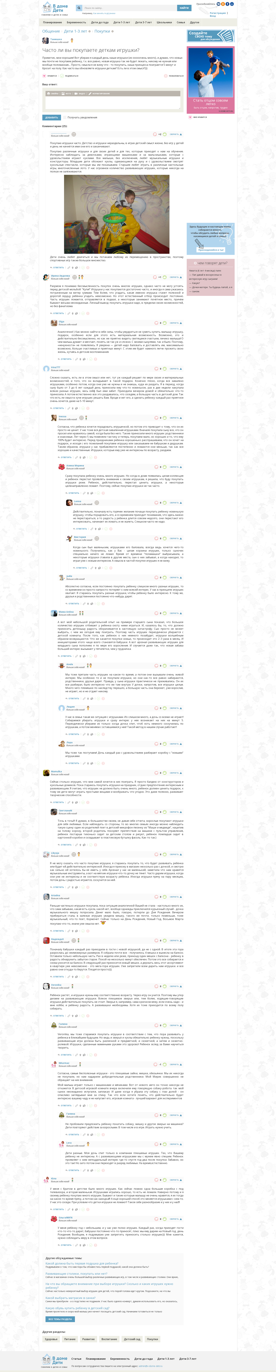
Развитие (88, 1339)
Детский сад (132, 1339)
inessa (62, 416)
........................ (58, 132)
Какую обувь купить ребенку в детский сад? (77, 1308)
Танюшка (56, 39)
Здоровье (51, 1339)
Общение (51, 31)
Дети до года (99, 22)
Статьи (76, 1359)
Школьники (164, 22)
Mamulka (56, 771)
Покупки (102, 31)
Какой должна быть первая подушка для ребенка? (82, 1263)
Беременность (76, 22)
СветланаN (65, 810)
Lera (69, 1142)
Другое (194, 22)
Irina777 (55, 367)
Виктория (80, 536)
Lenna (77, 501)
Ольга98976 (65, 1217)
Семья (181, 22)
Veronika (56, 984)
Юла (53, 1178)
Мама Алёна (66, 611)
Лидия (70, 706)
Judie (69, 576)
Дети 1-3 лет (121, 22)
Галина (63, 1023)
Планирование (52, 22)
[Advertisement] (211, 171)
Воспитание (109, 1339)
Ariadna (55, 895)
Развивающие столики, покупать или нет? (76, 1274)
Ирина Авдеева (60, 275)
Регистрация (218, 13)
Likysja (55, 852)
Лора (69, 742)
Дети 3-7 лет (143, 22)
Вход (213, 15)
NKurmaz (64, 1062)
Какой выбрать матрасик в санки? (71, 1298)
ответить (58, 267)
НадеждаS (57, 939)
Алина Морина (75, 465)
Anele (69, 664)
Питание (70, 1339)
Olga (61, 321)
